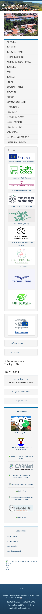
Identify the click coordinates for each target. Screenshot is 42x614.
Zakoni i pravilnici (14, 122)
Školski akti (12, 112)
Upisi (9, 72)
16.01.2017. (12, 372)
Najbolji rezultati (15, 52)
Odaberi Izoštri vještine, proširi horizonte (21, 243)
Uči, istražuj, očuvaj (21, 223)
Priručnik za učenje (12, 546)
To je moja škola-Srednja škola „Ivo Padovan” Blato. (21, 448)
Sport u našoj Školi (15, 57)
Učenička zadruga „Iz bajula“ (19, 62)
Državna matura (17, 343)
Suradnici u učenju (12, 541)
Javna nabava (12, 132)
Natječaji (11, 77)
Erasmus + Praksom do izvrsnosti (21, 161)
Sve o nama (11, 42)
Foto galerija (13, 107)
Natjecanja (11, 67)
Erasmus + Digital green (22, 178)
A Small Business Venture (21, 190)
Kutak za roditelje (15, 87)
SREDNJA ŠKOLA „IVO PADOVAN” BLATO (15, 6)
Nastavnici (11, 47)
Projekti (10, 97)
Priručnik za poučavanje (14, 551)
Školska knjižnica (14, 127)
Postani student (12, 536)
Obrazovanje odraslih (16, 102)
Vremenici (15, 352)
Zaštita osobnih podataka (18, 137)
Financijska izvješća (15, 117)
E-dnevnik (11, 82)
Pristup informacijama (16, 142)
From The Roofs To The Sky (21, 206)
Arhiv (21, 588)
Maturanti (11, 92)
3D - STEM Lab (21, 266)
